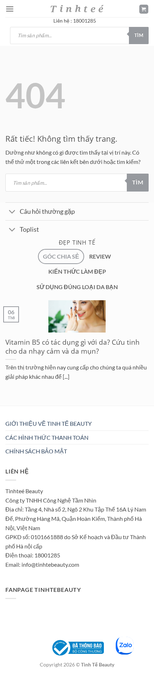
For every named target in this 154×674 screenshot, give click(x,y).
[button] (9, 9)
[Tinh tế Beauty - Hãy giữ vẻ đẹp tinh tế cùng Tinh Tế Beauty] (77, 8)
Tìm (138, 35)
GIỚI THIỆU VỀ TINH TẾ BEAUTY (48, 423)
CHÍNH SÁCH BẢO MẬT (36, 451)
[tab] (61, 256)
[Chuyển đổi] (12, 212)
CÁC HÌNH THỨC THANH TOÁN (46, 437)
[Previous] (7, 408)
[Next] (27, 408)
